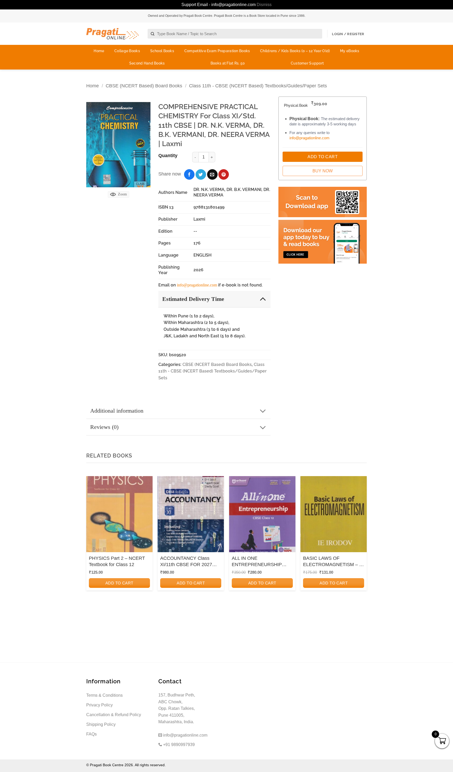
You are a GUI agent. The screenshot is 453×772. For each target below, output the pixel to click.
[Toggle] (262, 299)
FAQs (91, 734)
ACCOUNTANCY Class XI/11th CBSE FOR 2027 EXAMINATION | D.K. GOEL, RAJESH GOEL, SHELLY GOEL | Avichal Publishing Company (186, 562)
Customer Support (307, 63)
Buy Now (322, 171)
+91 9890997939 (178, 744)
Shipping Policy (101, 724)
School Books (162, 51)
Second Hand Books (147, 63)
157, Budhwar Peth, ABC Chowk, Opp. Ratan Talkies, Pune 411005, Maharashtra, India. (176, 708)
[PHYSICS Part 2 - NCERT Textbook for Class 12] (119, 516)
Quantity (167, 155)
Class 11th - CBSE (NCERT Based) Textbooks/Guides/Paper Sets (258, 85)
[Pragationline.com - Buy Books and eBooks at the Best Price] (112, 33)
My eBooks (349, 51)
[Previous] (92, 547)
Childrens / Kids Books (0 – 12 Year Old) (295, 51)
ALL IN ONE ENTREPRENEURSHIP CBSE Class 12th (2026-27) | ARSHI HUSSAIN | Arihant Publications (262, 562)
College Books (127, 51)
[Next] (361, 547)
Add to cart (119, 583)
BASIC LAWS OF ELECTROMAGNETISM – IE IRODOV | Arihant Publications (333, 562)
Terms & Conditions (104, 695)
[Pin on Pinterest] (223, 174)
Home (99, 51)
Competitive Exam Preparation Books (217, 51)
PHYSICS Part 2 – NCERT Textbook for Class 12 (117, 561)
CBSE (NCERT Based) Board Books (144, 85)
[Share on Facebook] (189, 174)
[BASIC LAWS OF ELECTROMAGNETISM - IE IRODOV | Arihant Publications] (333, 516)
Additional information (116, 410)
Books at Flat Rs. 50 (228, 63)
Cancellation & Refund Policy (113, 714)
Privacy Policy (99, 705)
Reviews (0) (104, 427)
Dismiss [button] (264, 4)
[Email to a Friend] (212, 174)
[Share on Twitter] (201, 174)
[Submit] (153, 34)
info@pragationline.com (197, 285)
